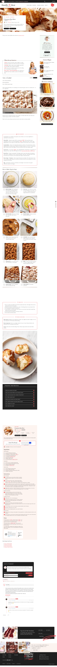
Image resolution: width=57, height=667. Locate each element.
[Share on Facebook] (19, 535)
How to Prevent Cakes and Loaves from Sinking (47, 94)
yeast (23, 140)
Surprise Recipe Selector (44, 658)
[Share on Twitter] (21, 535)
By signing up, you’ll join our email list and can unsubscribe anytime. (26, 444)
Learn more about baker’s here (28, 150)
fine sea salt (12, 456)
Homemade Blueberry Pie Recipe (48, 75)
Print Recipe (24, 435)
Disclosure (9, 663)
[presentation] (41, 63)
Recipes (9, 654)
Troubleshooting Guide (44, 656)
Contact (9, 656)
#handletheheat (10, 535)
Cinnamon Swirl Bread (8, 544)
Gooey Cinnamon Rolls (8, 543)
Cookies (13, 663)
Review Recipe (17, 435)
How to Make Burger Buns (49, 70)
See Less (35, 77)
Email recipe (13, 28)
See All (31, 77)
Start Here (29, 5)
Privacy (4, 663)
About (4, 656)
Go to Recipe (46, 63)
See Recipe (6, 28)
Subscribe (41, 636)
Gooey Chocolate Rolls (8, 545)
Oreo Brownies (46, 66)
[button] (20, 390)
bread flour (15, 459)
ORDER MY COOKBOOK (23, 1)
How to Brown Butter (47, 121)
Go (30, 442)
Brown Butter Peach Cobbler (49, 62)
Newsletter (16, 654)
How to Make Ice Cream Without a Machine (47, 108)
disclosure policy (21, 35)
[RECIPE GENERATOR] (56, 201)
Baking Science (40, 5)
